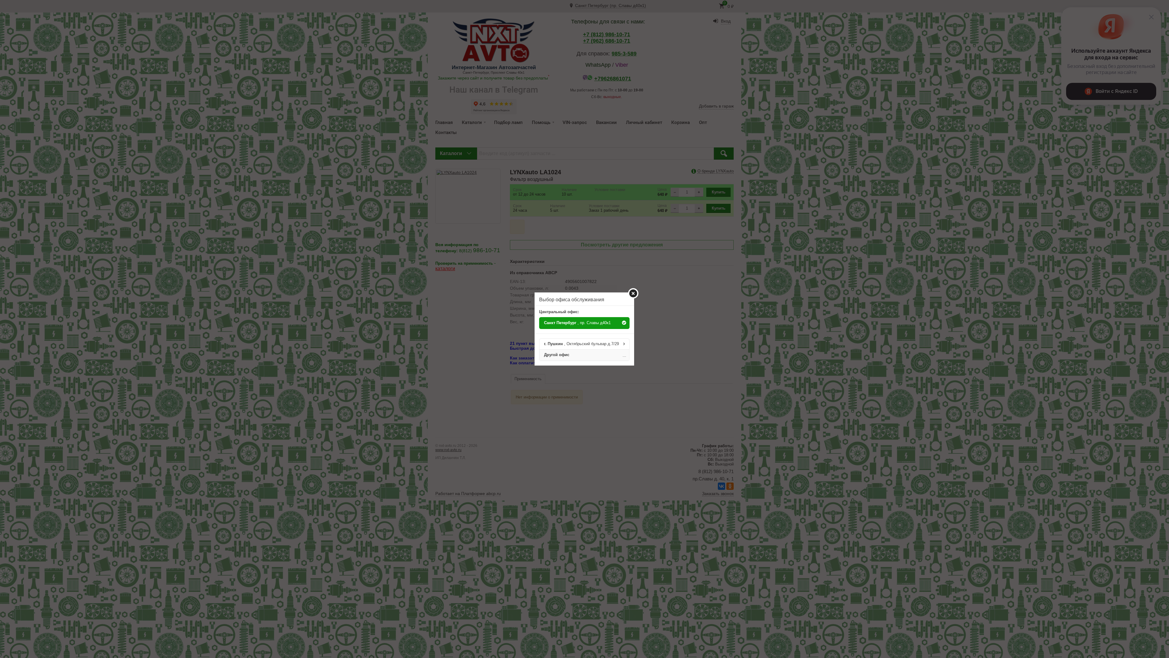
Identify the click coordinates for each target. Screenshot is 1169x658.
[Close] (633, 293)
